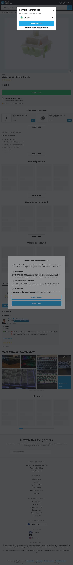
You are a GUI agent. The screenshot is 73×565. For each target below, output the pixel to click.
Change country (36, 23)
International (28, 17)
